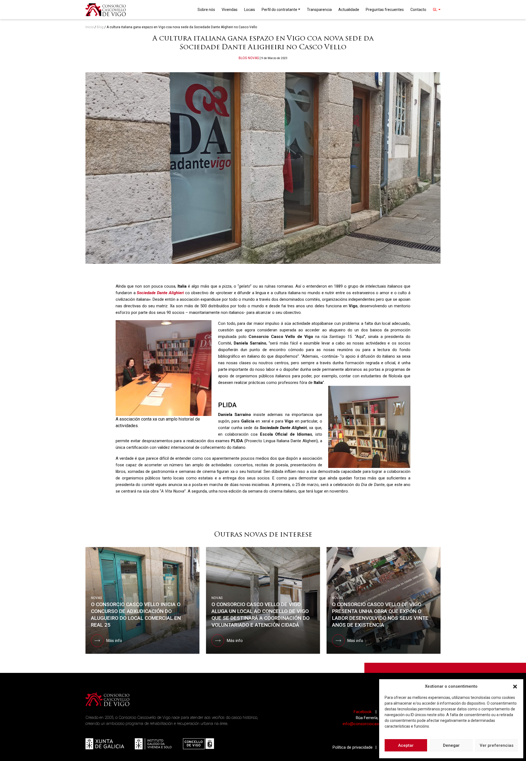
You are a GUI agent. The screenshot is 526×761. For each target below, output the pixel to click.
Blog (100, 27)
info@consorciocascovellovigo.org (374, 723)
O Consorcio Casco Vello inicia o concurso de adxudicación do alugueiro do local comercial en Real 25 (136, 614)
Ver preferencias (496, 745)
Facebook (363, 711)
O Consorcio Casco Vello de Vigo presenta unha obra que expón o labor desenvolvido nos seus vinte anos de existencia (380, 614)
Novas (253, 58)
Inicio (89, 27)
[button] (515, 686)
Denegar (451, 745)
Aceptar (406, 745)
